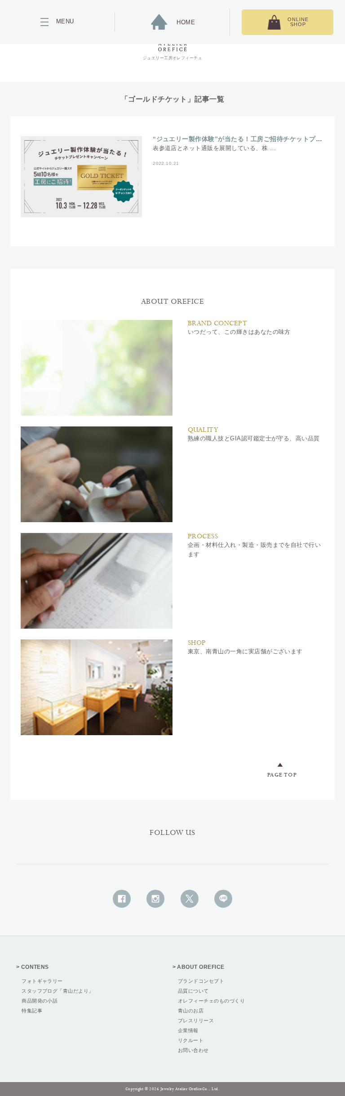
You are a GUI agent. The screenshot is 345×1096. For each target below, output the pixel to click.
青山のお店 (190, 1010)
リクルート (190, 1040)
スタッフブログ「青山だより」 (58, 991)
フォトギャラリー (42, 981)
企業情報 (188, 1030)
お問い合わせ (193, 1050)
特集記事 (32, 1010)
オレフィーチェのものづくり (211, 1000)
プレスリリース (196, 1020)
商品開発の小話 (40, 1000)
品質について (193, 991)
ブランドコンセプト (201, 981)
